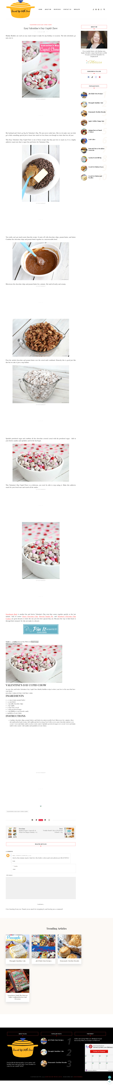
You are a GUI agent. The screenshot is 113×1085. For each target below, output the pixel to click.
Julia (14, 855)
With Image (9, 644)
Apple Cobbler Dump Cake (96, 121)
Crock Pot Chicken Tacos (95, 167)
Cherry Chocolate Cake (30, 616)
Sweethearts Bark (11, 614)
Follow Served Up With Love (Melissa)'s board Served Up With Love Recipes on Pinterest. (88, 1039)
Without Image (17, 644)
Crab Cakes (91, 139)
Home (40, 9)
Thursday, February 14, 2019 (23, 855)
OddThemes (78, 1076)
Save (41, 820)
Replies (16, 866)
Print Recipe (34, 642)
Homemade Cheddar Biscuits (97, 112)
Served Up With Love (53, 1076)
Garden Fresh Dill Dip (94, 158)
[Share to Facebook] (32, 819)
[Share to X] (36, 819)
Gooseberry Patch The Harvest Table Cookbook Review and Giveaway (17, 997)
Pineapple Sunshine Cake (95, 103)
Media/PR (77, 9)
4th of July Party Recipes (95, 94)
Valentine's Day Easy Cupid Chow (41, 24)
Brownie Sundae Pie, (46, 616)
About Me (48, 9)
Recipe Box (57, 9)
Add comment (9, 875)
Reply (14, 861)
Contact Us (67, 9)
